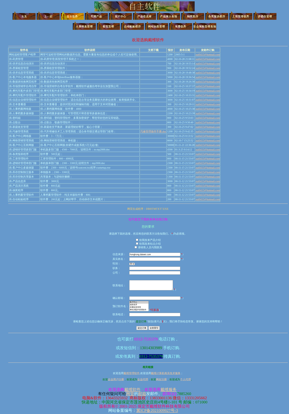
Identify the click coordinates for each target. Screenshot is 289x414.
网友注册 (161, 379)
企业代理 (142, 379)
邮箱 (142, 394)
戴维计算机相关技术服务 (165, 373)
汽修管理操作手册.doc (153, 131)
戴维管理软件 (132, 373)
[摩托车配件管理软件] (139, 310)
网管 (130, 394)
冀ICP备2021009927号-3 (157, 410)
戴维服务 (169, 389)
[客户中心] (139, 302)
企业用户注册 (116, 379)
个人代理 (185, 379)
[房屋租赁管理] (139, 307)
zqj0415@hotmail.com (208, 54)
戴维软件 (132, 389)
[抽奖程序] (139, 305)
